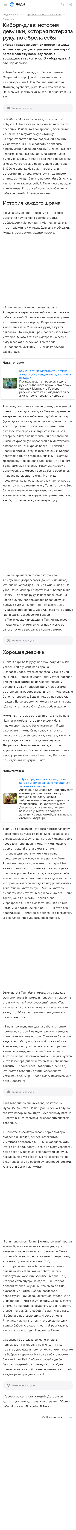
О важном (8, 19)
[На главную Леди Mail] (19, 4)
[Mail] (12, 4)
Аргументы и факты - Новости (44, 14)
